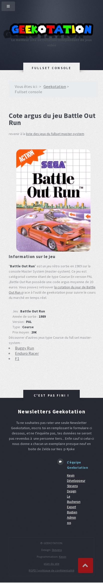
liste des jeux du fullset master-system (55, 134)
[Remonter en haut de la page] (85, 565)
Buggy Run (24, 348)
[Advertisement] (29, 474)
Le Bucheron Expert (73, 501)
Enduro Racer (27, 353)
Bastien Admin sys (72, 517)
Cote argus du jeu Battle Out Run (52, 119)
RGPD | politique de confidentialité (51, 570)
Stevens (57, 550)
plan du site (51, 563)
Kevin (62, 556)
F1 (17, 358)
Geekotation (55, 86)
